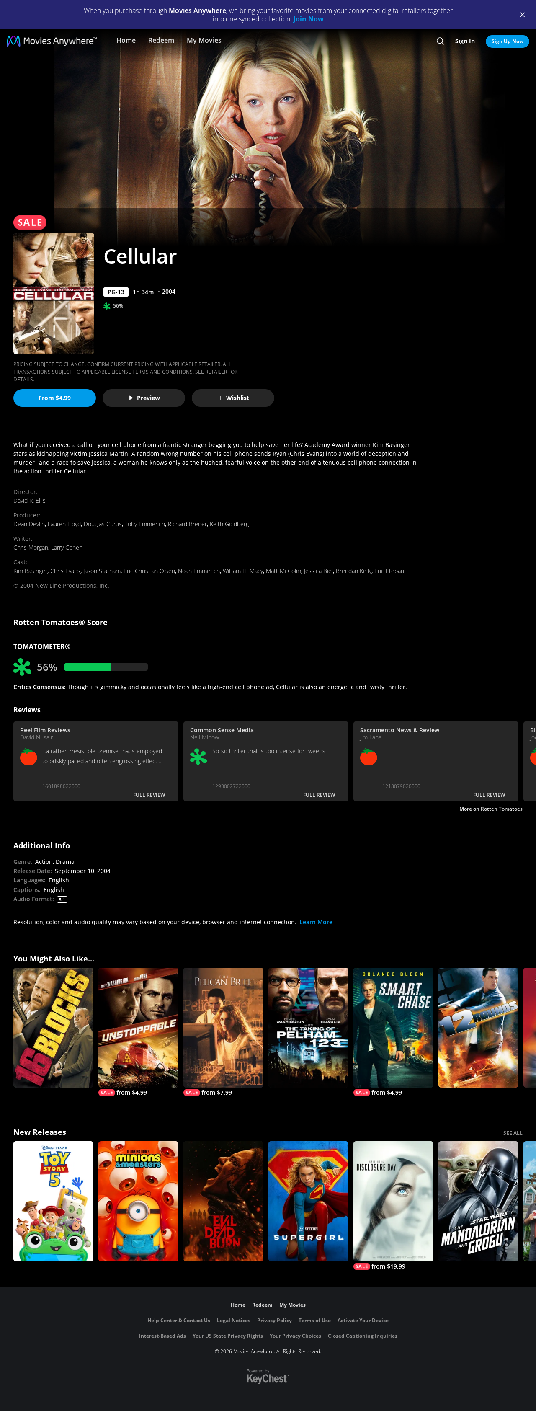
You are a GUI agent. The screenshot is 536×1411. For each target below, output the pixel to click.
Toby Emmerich (145, 524)
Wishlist (237, 398)
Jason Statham (102, 571)
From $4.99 (55, 398)
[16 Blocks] (53, 1028)
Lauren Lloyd (64, 524)
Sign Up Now (507, 41)
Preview (148, 398)
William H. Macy (243, 571)
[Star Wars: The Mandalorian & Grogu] (478, 1201)
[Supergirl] (308, 1201)
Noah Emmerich (199, 571)
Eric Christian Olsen (149, 571)
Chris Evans (65, 571)
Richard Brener (187, 524)
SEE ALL (513, 1133)
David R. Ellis (29, 500)
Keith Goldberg (229, 524)
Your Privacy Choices (295, 1335)
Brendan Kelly (353, 571)
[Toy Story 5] (53, 1201)
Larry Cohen (66, 547)
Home (126, 40)
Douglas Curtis (103, 524)
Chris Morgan (30, 547)
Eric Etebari (389, 571)
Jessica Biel (318, 571)
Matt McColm (283, 571)
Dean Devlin (29, 524)
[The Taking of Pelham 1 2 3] (308, 1028)
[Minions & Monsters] (138, 1201)
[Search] (440, 41)
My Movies (204, 40)
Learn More (315, 922)
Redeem (161, 40)
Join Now (309, 18)
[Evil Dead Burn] (223, 1201)
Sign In (465, 41)
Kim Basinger (30, 571)
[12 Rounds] (478, 1028)
